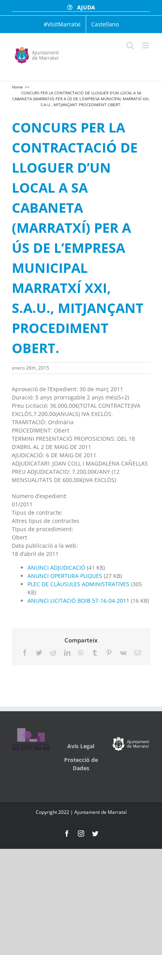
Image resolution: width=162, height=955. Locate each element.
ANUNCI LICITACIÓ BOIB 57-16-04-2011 (78, 600)
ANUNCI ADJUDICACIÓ (56, 567)
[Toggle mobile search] (130, 45)
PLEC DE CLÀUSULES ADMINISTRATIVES (79, 584)
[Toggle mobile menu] (146, 45)
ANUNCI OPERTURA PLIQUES (65, 576)
